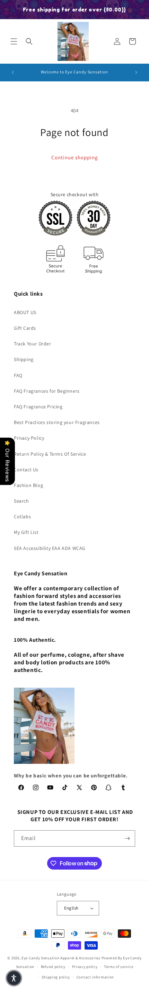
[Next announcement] (136, 72)
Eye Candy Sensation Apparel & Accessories (60, 957)
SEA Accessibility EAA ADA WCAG (50, 548)
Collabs (22, 516)
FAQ (18, 375)
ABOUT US (25, 312)
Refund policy (53, 966)
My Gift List (26, 532)
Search (21, 501)
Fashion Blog (28, 485)
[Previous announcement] (12, 72)
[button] (13, 41)
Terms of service (118, 966)
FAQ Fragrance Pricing (38, 406)
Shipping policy (56, 977)
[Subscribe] (127, 838)
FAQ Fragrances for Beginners (47, 391)
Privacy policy (85, 966)
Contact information (95, 977)
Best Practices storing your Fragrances (57, 422)
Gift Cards (25, 328)
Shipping (24, 359)
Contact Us (26, 469)
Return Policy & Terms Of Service (50, 454)
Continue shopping (74, 157)
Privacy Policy (29, 438)
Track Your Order (32, 344)
